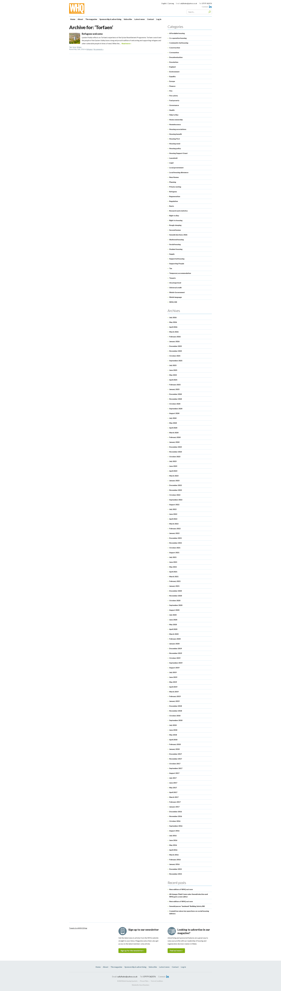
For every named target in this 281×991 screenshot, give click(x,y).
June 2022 (173, 514)
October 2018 (174, 716)
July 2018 (173, 725)
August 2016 (174, 831)
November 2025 (175, 351)
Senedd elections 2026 (178, 235)
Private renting (175, 187)
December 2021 (175, 538)
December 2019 (175, 648)
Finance (172, 86)
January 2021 (174, 586)
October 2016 (174, 821)
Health (172, 110)
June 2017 (173, 783)
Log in (158, 19)
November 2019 (175, 653)
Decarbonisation (176, 57)
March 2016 (173, 855)
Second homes (175, 230)
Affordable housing (177, 33)
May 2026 (173, 322)
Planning (172, 182)
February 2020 (175, 639)
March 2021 (173, 576)
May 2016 (173, 845)
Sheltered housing (176, 240)
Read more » (126, 43)
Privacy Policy (144, 981)
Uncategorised (175, 283)
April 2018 (173, 740)
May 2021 (173, 567)
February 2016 (175, 860)
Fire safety (173, 96)
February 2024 (175, 437)
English (164, 3)
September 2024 (175, 409)
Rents (171, 206)
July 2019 (173, 672)
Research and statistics (178, 211)
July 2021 (173, 557)
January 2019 (174, 701)
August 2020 (174, 610)
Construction (174, 48)
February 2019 (175, 696)
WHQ (84, 8)
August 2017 (174, 773)
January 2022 (174, 533)
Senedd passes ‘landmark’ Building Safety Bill (187, 906)
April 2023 (173, 471)
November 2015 (175, 874)
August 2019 (174, 668)
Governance (174, 105)
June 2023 (173, 466)
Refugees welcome (92, 33)
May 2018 (173, 735)
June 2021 (173, 562)
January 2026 (174, 341)
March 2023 (173, 476)
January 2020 (174, 644)
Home (72, 19)
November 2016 (175, 816)
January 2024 (174, 442)
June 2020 (173, 620)
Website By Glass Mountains (140, 985)
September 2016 (175, 826)
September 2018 (175, 720)
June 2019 (173, 677)
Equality (172, 76)
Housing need (174, 144)
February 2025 (175, 385)
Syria (74, 47)
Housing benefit (175, 134)
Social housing (175, 244)
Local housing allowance (178, 172)
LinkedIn (210, 6)
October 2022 (174, 495)
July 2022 (173, 509)
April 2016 (173, 850)
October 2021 (174, 548)
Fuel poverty (174, 100)
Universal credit (175, 288)
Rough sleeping (175, 225)
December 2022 (175, 485)
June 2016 (173, 840)
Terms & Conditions (157, 981)
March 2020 (173, 634)
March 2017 (173, 797)
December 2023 (175, 447)
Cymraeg (171, 3)
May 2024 (173, 423)
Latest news (139, 19)
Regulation (173, 201)
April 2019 (173, 687)
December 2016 (175, 812)
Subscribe (128, 19)
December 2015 (175, 869)
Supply (172, 254)
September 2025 (175, 361)
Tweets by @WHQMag (78, 928)
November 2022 (175, 490)
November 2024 (175, 399)
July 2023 (173, 461)
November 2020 (175, 596)
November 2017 (175, 759)
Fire (170, 91)
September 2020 (175, 605)
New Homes (174, 177)
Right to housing (175, 220)
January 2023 (174, 481)
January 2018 (174, 749)
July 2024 (173, 418)
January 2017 (174, 807)
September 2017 (175, 768)
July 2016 (173, 836)
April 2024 (173, 428)
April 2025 (173, 380)
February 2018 (175, 744)
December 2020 (175, 591)
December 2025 (175, 346)
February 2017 (175, 802)
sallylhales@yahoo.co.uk (188, 3)
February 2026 (175, 337)
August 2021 (174, 553)
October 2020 (174, 600)
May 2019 (173, 682)
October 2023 (174, 457)
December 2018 (175, 706)
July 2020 (173, 615)
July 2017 (173, 778)
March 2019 (173, 692)
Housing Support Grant (178, 153)
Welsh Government (177, 292)
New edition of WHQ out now (181, 889)
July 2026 (173, 317)
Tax (170, 268)
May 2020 (173, 624)
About (80, 19)
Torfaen (79, 47)
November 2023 (175, 452)
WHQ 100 (173, 302)
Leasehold (173, 158)
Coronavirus (174, 52)
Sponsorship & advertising (110, 19)
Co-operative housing (178, 38)
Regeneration (174, 196)
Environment (174, 72)
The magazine (91, 19)
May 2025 (173, 375)
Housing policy (175, 148)
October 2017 (174, 764)
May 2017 (173, 788)
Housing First (174, 139)
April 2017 (173, 792)
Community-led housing (178, 43)
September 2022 (175, 500)
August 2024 (174, 413)
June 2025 (173, 370)
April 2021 (173, 572)
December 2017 (175, 754)
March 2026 (173, 332)
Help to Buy (173, 115)
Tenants (172, 278)
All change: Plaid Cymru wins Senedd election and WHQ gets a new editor (188, 895)
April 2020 (173, 629)
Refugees (89, 49)
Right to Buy (174, 216)
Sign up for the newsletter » (132, 951)
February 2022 (175, 529)
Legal (171, 163)
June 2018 (173, 730)
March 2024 (173, 433)
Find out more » (176, 951)
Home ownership (176, 120)
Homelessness (175, 124)
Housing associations (177, 129)
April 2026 (173, 327)
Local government (176, 168)
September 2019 (175, 663)
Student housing (175, 249)
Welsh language (175, 297)
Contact (150, 19)
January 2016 (174, 864)
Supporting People (176, 264)
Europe (172, 81)
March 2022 (173, 524)
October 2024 (174, 404)
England (172, 67)
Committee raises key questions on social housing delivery (189, 912)
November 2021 (175, 543)
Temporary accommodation (180, 273)
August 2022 (174, 505)
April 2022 (173, 519)
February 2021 (175, 581)
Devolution (173, 62)
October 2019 (174, 658)
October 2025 (174, 356)
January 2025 (174, 389)
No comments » (99, 49)
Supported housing (176, 259)
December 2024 (175, 394)
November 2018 (175, 711)
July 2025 (173, 365)
